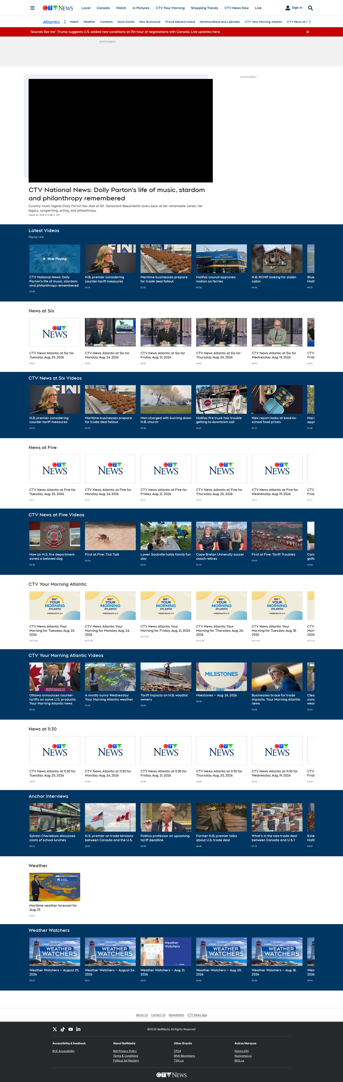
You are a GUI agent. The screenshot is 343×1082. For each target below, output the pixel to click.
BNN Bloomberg (184, 1055)
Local (86, 8)
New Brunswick (150, 21)
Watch (121, 8)
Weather (89, 21)
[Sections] (33, 8)
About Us (142, 1015)
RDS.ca (239, 1060)
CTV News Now (236, 8)
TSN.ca (179, 1060)
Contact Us (158, 1015)
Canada (103, 8)
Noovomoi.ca (243, 1055)
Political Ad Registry (126, 1060)
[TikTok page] (62, 1029)
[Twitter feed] (54, 1029)
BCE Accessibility (63, 1051)
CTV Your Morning (170, 8)
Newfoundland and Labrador (220, 21)
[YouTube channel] (70, 1029)
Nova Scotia (126, 21)
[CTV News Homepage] (58, 8)
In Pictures (141, 8)
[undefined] (54, 268)
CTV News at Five (299, 21)
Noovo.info (242, 1051)
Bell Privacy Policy (125, 1051)
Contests (106, 21)
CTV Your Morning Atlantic (263, 21)
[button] (306, 269)
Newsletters (176, 1015)
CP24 (177, 1051)
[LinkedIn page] (78, 1029)
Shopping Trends (204, 8)
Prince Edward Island (180, 21)
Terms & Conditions (125, 1055)
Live (258, 8)
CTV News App (197, 1015)
